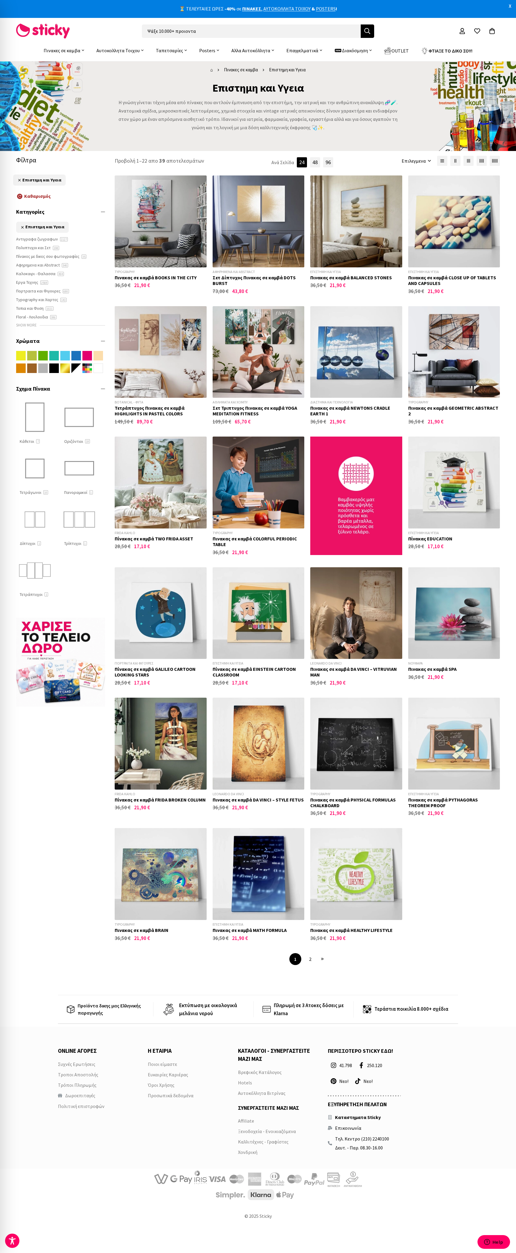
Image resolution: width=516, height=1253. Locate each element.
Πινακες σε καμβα (241, 70)
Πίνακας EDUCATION (430, 539)
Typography (125, 271)
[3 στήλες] (468, 161)
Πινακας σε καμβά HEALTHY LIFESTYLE (351, 930)
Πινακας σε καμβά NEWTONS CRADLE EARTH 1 (350, 411)
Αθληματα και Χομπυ (230, 402)
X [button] (510, 6)
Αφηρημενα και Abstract (234, 271)
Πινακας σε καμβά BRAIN (141, 930)
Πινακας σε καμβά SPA (432, 669)
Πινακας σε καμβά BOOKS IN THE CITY (155, 278)
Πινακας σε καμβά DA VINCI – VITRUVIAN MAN (353, 672)
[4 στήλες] (482, 161)
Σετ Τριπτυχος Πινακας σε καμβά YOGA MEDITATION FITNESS (255, 411)
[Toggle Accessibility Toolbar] (12, 1241)
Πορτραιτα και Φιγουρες (134, 663)
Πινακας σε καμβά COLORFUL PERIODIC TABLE (255, 541)
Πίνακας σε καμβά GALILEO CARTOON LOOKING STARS (155, 672)
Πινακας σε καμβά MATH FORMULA (250, 930)
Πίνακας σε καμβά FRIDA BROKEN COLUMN (160, 800)
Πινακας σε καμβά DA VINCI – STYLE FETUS (258, 800)
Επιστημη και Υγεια (325, 271)
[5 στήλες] (495, 161)
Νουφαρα (415, 663)
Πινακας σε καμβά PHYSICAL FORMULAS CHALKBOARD (353, 802)
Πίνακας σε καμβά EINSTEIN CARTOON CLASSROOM (254, 672)
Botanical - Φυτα (129, 402)
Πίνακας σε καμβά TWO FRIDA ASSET (154, 539)
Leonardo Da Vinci (326, 663)
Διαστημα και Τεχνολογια (331, 402)
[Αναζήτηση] (367, 31)
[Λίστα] (442, 161)
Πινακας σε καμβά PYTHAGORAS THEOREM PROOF (443, 802)
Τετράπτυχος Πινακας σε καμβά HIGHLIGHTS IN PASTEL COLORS (150, 411)
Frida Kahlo (125, 533)
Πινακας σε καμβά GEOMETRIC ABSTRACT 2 (453, 411)
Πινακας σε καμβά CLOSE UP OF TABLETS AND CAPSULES (452, 280)
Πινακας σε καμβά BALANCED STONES (351, 278)
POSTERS (326, 9)
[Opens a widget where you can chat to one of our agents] (493, 1242)
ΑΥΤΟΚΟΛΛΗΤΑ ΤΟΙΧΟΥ (287, 9)
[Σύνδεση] (462, 31)
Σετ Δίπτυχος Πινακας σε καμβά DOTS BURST (254, 280)
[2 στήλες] (455, 161)
